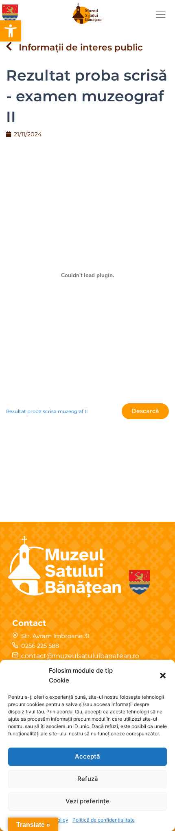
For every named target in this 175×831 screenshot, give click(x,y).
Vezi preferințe (87, 801)
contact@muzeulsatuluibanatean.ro (80, 656)
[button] (10, 31)
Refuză (87, 779)
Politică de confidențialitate (103, 820)
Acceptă (87, 756)
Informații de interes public (81, 47)
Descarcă (145, 411)
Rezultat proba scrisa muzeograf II (47, 411)
